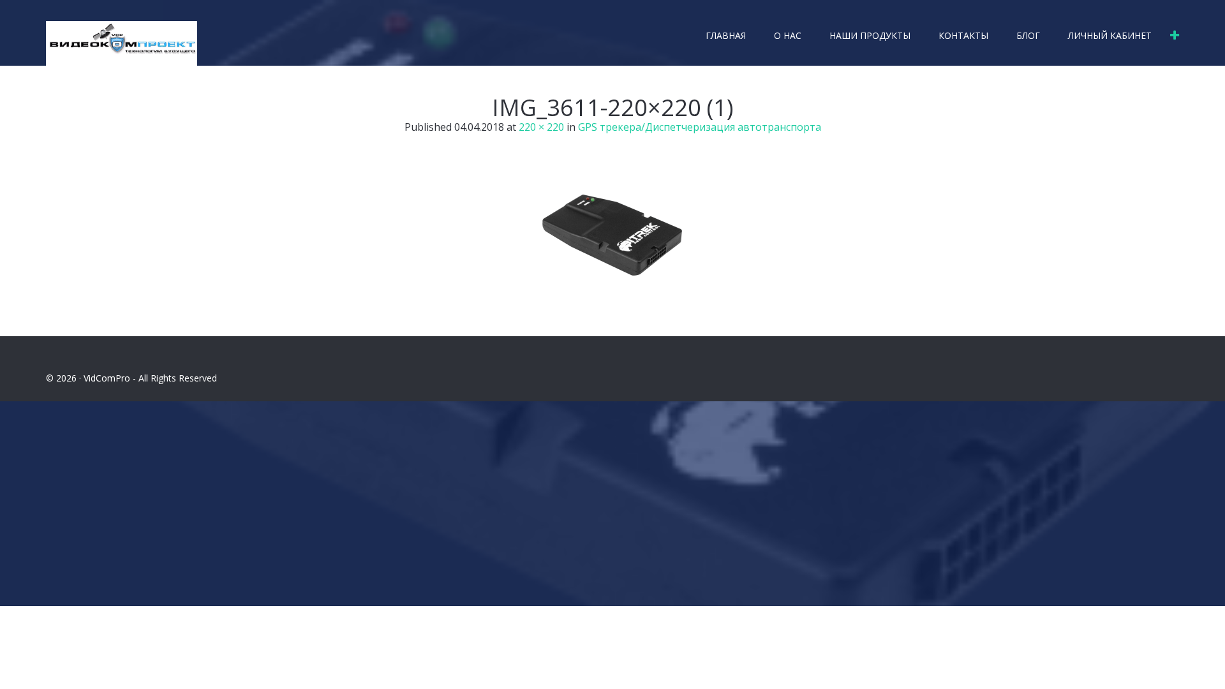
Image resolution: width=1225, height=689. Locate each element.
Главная (726, 35)
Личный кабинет (1110, 35)
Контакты (963, 35)
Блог (1028, 35)
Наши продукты (869, 35)
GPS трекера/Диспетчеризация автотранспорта (699, 127)
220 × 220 (541, 127)
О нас (787, 35)
